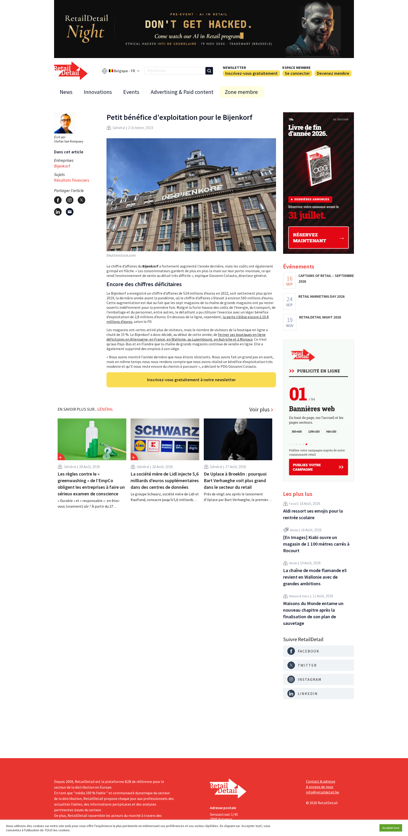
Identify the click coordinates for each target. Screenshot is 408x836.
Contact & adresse (320, 781)
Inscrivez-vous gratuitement (251, 73)
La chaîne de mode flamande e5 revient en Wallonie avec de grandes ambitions (315, 576)
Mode (294, 530)
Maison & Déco (299, 596)
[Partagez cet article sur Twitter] (81, 200)
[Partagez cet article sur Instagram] (69, 200)
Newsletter (234, 67)
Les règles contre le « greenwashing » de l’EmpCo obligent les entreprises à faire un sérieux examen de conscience (91, 484)
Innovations (98, 92)
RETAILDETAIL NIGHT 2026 (320, 317)
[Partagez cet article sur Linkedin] (58, 212)
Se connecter (297, 73)
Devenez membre (333, 73)
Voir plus (259, 409)
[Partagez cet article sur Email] (69, 212)
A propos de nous (319, 786)
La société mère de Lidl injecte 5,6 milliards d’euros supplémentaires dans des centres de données (165, 480)
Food (293, 504)
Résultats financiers (71, 180)
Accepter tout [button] (390, 828)
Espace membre (296, 67)
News (66, 92)
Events (131, 92)
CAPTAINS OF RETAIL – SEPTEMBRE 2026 (326, 278)
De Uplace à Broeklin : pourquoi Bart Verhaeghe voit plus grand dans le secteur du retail (235, 480)
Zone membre (241, 92)
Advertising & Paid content (182, 92)
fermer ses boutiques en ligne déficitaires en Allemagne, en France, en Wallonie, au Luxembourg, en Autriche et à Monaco (186, 337)
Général (119, 127)
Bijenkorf (62, 166)
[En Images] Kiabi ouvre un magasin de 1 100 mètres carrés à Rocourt (316, 543)
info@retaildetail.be (322, 792)
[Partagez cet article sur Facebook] (58, 200)
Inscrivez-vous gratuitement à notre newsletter (191, 379)
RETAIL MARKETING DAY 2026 (321, 296)
